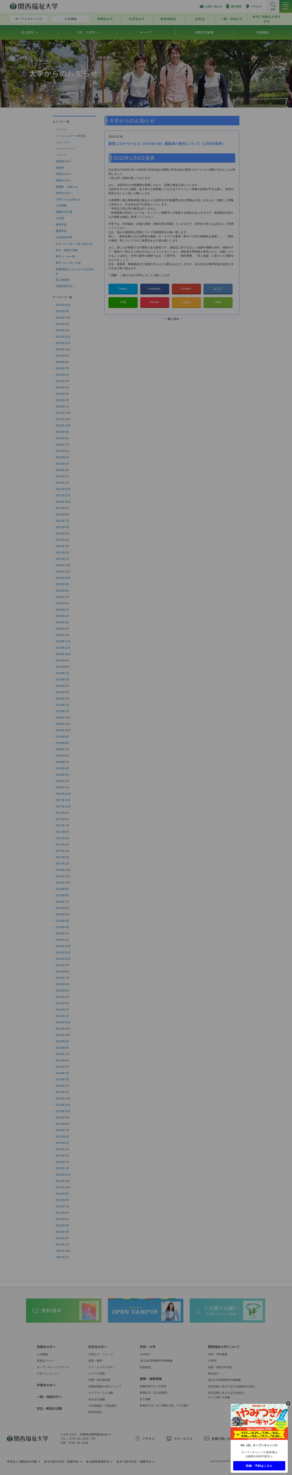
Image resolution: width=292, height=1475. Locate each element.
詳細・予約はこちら (259, 1465)
